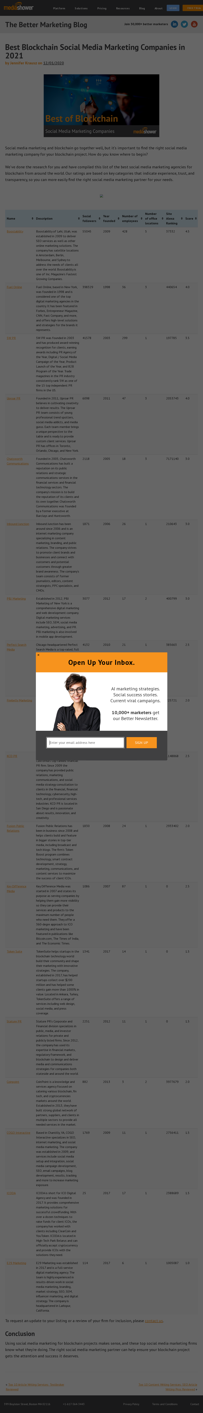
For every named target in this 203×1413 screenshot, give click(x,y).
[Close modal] (38, 654)
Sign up (141, 742)
